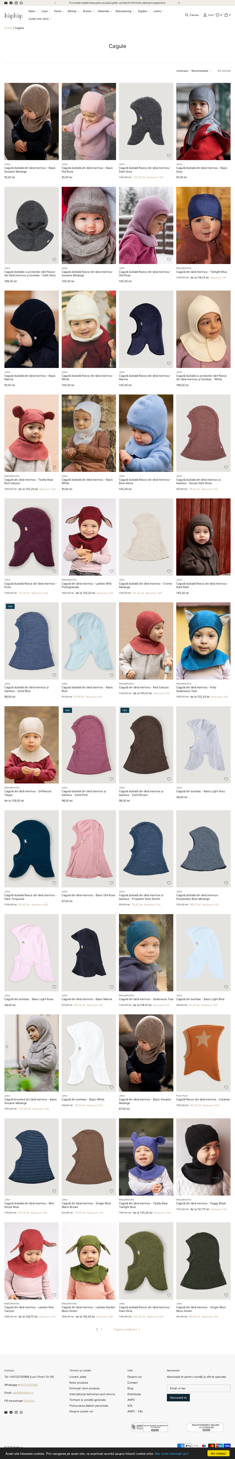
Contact (132, 1382)
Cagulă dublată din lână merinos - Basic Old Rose (87, 169)
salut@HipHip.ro (22, 1392)
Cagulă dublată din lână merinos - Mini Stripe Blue (29, 1205)
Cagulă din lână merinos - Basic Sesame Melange (145, 1101)
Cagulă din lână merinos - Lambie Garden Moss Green (88, 1309)
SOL (130, 1405)
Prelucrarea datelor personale (88, 1405)
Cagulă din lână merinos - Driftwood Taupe (27, 793)
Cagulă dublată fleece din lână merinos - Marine (145, 377)
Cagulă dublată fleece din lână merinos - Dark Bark (202, 585)
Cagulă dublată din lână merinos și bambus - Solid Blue (26, 689)
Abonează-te (178, 1397)
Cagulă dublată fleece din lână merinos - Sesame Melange (88, 273)
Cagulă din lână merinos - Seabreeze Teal (146, 999)
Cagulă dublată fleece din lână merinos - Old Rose (145, 273)
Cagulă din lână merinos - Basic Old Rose (88, 895)
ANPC (131, 1400)
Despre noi (134, 1376)
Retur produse (78, 1382)
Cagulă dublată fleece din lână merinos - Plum (30, 585)
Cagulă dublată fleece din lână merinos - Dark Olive (145, 1309)
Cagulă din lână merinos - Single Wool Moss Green (201, 1309)
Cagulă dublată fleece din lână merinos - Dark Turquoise (30, 897)
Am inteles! (218, 1453)
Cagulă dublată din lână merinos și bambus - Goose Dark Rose (198, 481)
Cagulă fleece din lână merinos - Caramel (203, 1099)
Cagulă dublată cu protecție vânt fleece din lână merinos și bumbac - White (201, 377)
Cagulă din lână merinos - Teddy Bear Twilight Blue (143, 1205)
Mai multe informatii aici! (172, 1453)
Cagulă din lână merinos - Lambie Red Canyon (29, 1309)
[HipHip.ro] (13, 15)
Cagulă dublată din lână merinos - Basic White (87, 481)
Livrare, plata (77, 1376)
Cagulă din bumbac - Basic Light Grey (200, 791)
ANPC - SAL (135, 1411)
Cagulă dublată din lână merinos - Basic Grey (201, 169)
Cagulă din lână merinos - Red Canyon (144, 687)
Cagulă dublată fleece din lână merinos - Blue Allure (145, 481)
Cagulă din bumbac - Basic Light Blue (200, 999)
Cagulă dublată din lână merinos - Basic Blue (87, 689)
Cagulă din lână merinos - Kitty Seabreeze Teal (196, 689)
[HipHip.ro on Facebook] (11, 2)
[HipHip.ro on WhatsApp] (21, 2)
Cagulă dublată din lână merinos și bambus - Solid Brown (141, 793)
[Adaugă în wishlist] (54, 155)
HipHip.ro (18, 1447)
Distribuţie (134, 1394)
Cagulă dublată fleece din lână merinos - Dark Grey (145, 169)
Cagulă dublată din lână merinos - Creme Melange (145, 585)
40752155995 (29, 1385)
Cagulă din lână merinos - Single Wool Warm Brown (86, 1205)
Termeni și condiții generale (87, 1400)
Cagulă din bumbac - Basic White (83, 1099)
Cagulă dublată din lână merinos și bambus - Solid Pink (84, 793)
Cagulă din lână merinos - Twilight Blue (201, 272)
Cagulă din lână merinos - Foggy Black (201, 1203)
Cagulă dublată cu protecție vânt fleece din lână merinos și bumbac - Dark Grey (30, 273)
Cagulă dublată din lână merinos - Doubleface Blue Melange (198, 897)
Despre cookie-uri (81, 1411)
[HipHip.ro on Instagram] (16, 2)
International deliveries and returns (92, 1394)
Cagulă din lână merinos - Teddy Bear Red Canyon (28, 481)
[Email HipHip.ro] (5, 2)
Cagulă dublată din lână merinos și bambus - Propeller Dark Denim (141, 897)
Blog (130, 1388)
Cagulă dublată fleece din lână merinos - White (88, 377)
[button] (32, 11)
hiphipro (29, 1400)
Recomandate (199, 70)
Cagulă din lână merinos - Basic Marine (87, 999)
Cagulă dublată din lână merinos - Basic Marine (30, 377)
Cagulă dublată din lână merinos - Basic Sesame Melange (30, 169)
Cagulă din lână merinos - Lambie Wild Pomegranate (86, 585)
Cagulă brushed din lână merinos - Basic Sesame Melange (30, 1101)
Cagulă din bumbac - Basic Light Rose (28, 999)
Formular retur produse (84, 1388)
